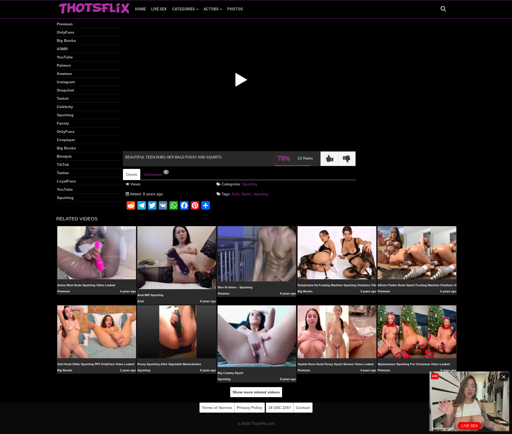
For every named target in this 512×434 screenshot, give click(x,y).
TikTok (63, 164)
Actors (211, 9)
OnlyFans (65, 32)
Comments (155, 173)
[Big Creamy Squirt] (257, 335)
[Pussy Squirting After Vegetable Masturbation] (176, 331)
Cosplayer (66, 140)
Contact (303, 407)
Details (131, 174)
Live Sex (159, 9)
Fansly (63, 123)
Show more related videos (256, 392)
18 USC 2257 (279, 407)
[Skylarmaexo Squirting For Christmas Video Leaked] (417, 331)
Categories (183, 9)
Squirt (246, 194)
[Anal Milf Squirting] (176, 257)
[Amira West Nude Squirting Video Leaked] (96, 252)
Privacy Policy (249, 407)
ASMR (62, 49)
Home (140, 9)
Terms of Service (217, 407)
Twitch (63, 98)
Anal (140, 301)
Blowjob (64, 156)
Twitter (63, 173)
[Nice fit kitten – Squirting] (257, 253)
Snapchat (65, 90)
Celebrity (65, 107)
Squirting (65, 115)
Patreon (64, 65)
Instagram (66, 82)
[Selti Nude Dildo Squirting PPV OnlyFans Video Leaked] (96, 331)
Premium (65, 24)
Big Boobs (66, 40)
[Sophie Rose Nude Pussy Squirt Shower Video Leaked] (337, 331)
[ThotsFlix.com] (94, 7)
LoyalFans (66, 181)
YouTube (65, 57)
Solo (235, 194)
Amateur (64, 73)
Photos (235, 9)
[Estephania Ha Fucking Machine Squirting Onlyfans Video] (337, 252)
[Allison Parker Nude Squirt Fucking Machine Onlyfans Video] (417, 252)
